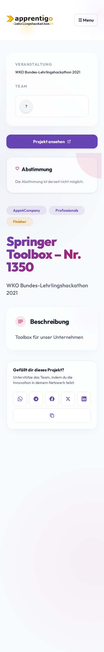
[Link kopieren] (52, 415)
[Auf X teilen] (68, 399)
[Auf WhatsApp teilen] (20, 399)
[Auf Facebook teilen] (52, 399)
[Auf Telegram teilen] (36, 399)
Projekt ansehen (49, 141)
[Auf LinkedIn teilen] (84, 399)
